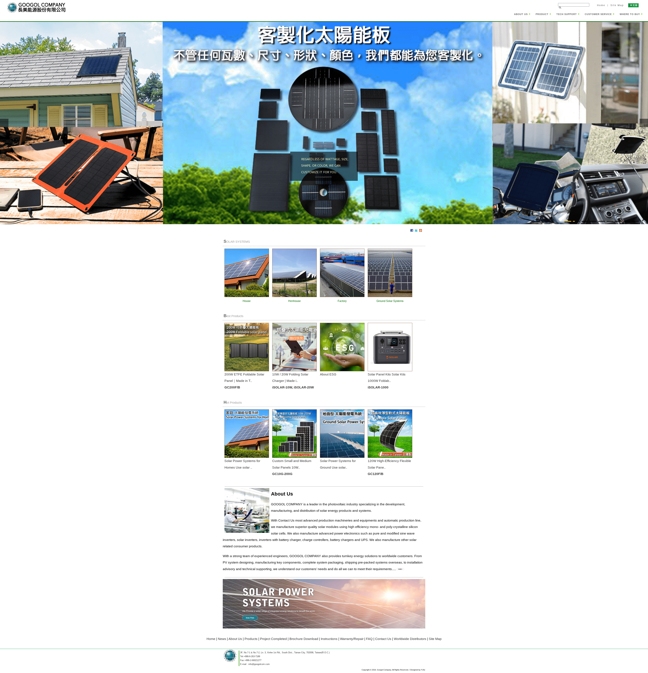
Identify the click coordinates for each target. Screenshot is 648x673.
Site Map (616, 5)
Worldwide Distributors (410, 639)
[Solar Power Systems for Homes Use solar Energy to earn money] (256, 456)
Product (542, 14)
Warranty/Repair (351, 639)
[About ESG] (344, 370)
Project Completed (273, 639)
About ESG (328, 374)
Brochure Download (303, 639)
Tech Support (566, 14)
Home (601, 5)
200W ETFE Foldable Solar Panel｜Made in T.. (244, 381)
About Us (521, 14)
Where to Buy (630, 14)
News (222, 639)
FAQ (369, 639)
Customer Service (598, 14)
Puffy (423, 670)
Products (251, 639)
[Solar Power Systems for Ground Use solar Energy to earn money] (359, 456)
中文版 (633, 5)
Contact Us (383, 639)
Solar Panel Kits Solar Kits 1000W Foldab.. (387, 381)
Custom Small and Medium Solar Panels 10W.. (291, 467)
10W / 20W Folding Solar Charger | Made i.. (293, 381)
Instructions (329, 639)
